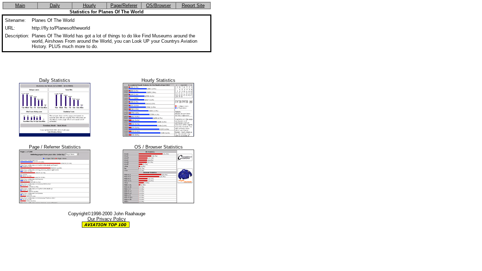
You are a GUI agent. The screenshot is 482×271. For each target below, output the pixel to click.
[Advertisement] (106, 62)
